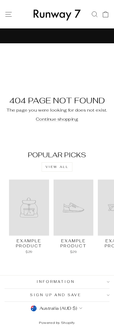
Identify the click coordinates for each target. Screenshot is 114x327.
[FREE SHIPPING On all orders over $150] (57, 36)
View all (57, 167)
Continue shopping (57, 119)
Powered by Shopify (57, 322)
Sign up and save (55, 295)
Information (56, 281)
